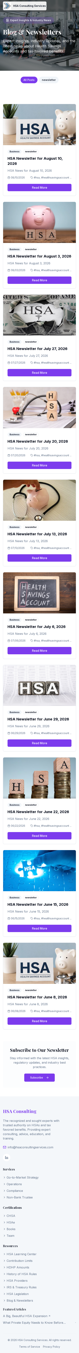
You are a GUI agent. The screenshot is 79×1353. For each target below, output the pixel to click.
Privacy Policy (51, 1346)
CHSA (11, 1216)
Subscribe (36, 1077)
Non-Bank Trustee (20, 1197)
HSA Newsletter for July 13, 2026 (37, 534)
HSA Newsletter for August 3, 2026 (39, 256)
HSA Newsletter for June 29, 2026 (38, 719)
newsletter (49, 79)
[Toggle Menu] (74, 6)
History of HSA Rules (22, 1274)
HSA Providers (17, 1280)
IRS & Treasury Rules (22, 1287)
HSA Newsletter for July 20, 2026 (38, 441)
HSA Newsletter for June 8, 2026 (37, 997)
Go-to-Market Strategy (23, 1177)
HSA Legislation (18, 1294)
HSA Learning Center (22, 1254)
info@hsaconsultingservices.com (30, 1147)
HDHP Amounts (18, 1267)
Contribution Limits (20, 1261)
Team (10, 1236)
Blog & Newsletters (20, 1300)
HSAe (11, 1222)
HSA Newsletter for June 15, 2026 (38, 904)
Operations (14, 1184)
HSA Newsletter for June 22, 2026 (38, 812)
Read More (39, 187)
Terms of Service (29, 1346)
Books (11, 1229)
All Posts (29, 79)
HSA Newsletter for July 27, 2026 (37, 348)
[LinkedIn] (6, 1157)
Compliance (15, 1191)
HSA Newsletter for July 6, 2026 (37, 626)
